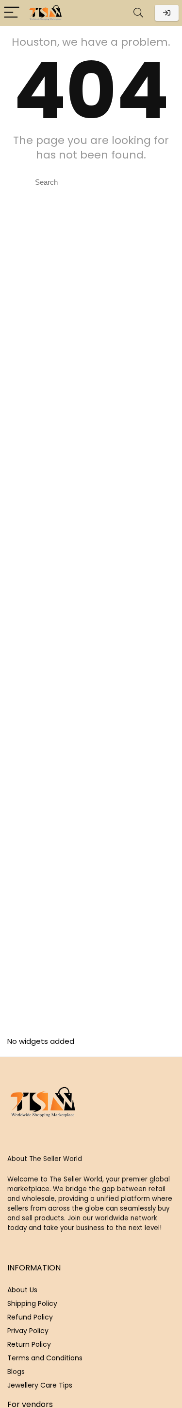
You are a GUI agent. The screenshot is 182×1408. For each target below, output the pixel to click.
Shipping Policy (32, 1303)
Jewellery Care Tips (39, 1385)
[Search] (138, 13)
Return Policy (29, 1344)
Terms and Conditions (45, 1358)
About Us (22, 1290)
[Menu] (11, 13)
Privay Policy (28, 1331)
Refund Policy (30, 1317)
